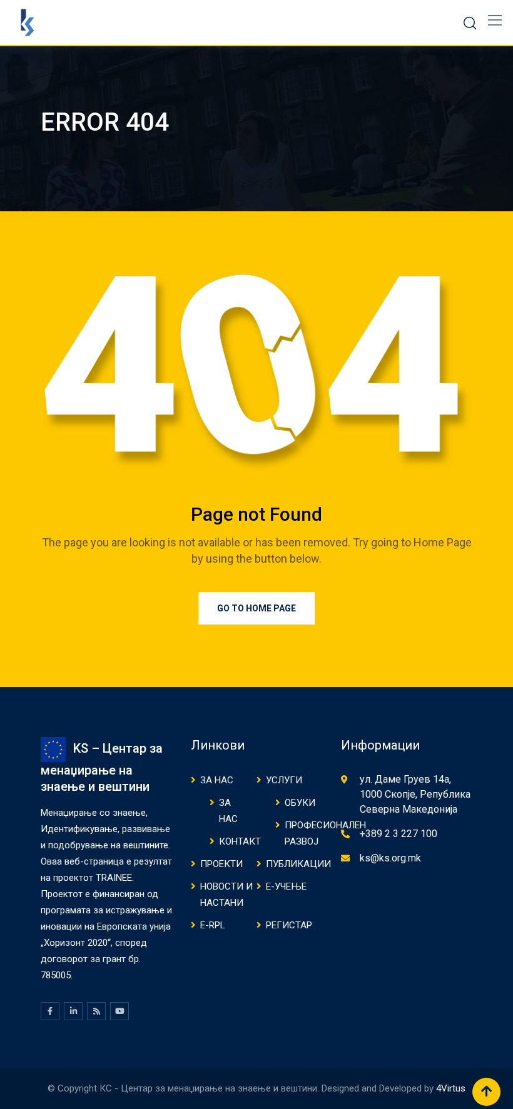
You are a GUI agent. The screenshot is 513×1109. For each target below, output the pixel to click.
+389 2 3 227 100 (398, 834)
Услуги (284, 780)
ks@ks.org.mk (390, 858)
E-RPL (212, 925)
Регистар (289, 925)
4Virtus (450, 1088)
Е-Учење (286, 886)
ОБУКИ (300, 802)
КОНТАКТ (240, 841)
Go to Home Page (256, 608)
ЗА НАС (216, 780)
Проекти (221, 864)
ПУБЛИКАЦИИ (298, 864)
